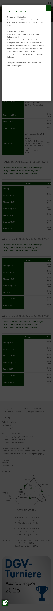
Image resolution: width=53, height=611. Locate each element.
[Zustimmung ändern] (5, 603)
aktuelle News (17, 11)
